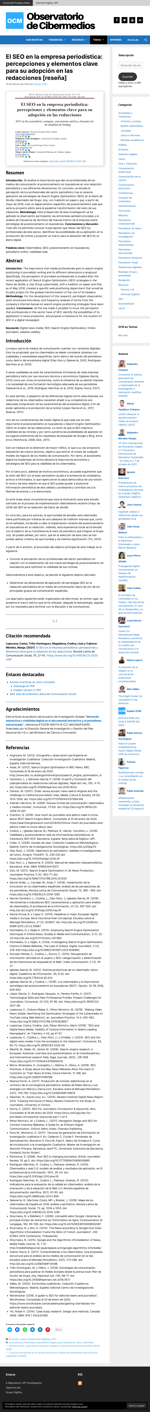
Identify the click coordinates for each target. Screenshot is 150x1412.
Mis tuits (123, 335)
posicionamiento (66, 1342)
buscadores (15, 1342)
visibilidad (87, 1342)
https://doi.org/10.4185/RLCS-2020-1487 (67, 161)
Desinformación (127, 205)
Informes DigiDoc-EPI (47, 2)
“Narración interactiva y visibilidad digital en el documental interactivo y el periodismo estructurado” (53, 720)
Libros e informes (130, 135)
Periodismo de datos (129, 228)
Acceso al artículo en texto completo (32, 682)
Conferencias (125, 193)
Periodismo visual (128, 262)
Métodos (123, 215)
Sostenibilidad (126, 303)
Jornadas (126, 130)
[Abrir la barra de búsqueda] (145, 39)
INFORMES (116, 39)
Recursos (123, 284)
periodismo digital (47, 1342)
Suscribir (127, 76)
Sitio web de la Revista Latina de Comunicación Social (43, 694)
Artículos (14, 1339)
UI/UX (121, 308)
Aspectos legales (127, 154)
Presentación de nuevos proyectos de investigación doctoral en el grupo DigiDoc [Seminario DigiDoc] (130, 489)
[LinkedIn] (140, 20)
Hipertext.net (13, 1387)
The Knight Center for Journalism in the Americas (130, 700)
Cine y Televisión (127, 163)
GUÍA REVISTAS (34, 39)
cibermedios (29, 1342)
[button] (66, 39)
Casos (23, 1339)
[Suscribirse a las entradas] (80, 1384)
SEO (54, 1339)
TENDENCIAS (55, 39)
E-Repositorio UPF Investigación (24, 1382)
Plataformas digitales (39, 1339)
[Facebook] (117, 20)
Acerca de (132, 39)
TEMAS (97, 39)
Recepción (124, 280)
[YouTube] (132, 20)
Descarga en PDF (24, 686)
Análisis (122, 144)
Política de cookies (79, 1407)
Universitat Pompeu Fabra (16, 2)
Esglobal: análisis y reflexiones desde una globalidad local (130, 515)
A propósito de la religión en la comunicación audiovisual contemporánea (128, 674)
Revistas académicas (132, 140)
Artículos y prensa (131, 121)
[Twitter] (124, 20)
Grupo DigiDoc (14, 1392)
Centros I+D (127, 289)
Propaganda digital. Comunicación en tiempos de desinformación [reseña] (129, 573)
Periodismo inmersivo (130, 257)
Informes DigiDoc (130, 294)
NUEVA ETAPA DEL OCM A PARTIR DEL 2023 (129, 722)
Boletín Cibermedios (132, 125)
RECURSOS (78, 39)
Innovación (124, 210)
